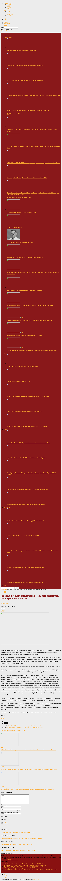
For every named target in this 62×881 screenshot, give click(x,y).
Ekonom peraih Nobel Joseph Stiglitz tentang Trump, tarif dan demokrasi (30, 305)
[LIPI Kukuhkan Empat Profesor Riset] (13, 378)
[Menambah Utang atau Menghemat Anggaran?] (13, 47)
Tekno (5, 21)
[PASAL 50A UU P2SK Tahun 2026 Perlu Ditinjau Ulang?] (13, 77)
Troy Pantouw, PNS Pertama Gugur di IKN (20, 242)
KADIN (9, 7)
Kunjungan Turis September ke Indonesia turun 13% (17, 832)
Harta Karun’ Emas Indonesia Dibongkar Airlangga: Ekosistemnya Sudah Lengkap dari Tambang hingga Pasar (30, 869)
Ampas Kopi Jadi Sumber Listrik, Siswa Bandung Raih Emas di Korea (29, 396)
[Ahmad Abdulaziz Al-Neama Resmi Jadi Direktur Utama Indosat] (13, 423)
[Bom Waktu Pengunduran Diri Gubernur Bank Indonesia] (13, 62)
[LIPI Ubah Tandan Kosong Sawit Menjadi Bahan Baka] (13, 408)
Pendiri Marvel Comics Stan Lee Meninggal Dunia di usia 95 (25, 521)
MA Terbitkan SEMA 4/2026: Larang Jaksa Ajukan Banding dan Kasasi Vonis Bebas (33, 163)
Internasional (10, 12)
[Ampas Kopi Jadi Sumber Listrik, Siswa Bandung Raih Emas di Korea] (13, 393)
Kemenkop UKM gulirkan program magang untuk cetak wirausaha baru (25, 726)
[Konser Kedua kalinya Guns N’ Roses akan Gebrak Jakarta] (13, 564)
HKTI (8, 6)
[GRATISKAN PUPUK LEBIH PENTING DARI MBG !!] (13, 287)
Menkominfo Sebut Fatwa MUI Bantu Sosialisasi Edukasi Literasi (21, 838)
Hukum (2, 766)
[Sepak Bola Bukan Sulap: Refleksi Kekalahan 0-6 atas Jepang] (13, 454)
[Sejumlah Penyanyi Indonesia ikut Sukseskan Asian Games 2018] (13, 579)
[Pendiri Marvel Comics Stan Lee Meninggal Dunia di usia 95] (13, 517)
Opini (5, 18)
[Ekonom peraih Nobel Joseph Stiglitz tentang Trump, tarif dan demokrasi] (13, 302)
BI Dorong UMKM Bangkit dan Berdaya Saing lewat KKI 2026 (27, 178)
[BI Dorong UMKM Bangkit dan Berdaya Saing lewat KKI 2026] (13, 175)
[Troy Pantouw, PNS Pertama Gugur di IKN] (13, 239)
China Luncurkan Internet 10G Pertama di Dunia (22, 366)
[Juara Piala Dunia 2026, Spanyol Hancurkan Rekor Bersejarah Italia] (13, 440)
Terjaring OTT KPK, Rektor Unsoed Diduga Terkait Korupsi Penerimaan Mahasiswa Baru (29, 769)
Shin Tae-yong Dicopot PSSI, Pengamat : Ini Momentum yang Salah (28, 489)
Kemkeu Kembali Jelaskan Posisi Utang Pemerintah (17, 844)
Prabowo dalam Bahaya (14, 227)
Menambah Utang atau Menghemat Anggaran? (21, 50)
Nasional (9, 15)
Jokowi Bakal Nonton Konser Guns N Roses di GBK (23, 536)
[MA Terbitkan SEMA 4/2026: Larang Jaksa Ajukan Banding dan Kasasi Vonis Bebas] (13, 160)
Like (4, 822)
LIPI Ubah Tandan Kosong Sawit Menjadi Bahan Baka (24, 411)
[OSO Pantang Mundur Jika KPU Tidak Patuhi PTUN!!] (15, 332)
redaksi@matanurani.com (12, 860)
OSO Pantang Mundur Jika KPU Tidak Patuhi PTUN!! (24, 335)
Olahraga (6, 22)
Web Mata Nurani (5, 603)
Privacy (5, 874)
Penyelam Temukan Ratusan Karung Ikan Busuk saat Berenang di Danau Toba (32, 350)
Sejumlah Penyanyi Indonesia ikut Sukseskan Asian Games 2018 (27, 582)
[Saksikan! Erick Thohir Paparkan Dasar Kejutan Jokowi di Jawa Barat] (15, 317)
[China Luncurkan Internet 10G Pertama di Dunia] (13, 363)
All (7, 113)
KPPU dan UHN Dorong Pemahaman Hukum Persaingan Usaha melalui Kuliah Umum (28, 750)
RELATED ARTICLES (7, 730)
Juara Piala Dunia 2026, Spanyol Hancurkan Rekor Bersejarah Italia (28, 443)
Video (5, 19)
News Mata (6, 8)
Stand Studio (36, 879)
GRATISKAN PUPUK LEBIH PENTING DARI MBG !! (24, 290)
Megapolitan (10, 14)
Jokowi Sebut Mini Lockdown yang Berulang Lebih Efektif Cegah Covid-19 (24, 727)
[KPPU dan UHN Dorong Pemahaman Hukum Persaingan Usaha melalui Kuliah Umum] (13, 126)
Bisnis (8, 11)
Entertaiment (7, 23)
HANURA (9, 4)
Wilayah (9, 16)
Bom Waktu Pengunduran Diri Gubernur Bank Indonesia (25, 65)
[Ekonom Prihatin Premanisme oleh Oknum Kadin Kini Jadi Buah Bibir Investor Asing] (13, 92)
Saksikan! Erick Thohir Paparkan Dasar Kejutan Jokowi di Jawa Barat (29, 320)
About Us (6, 875)
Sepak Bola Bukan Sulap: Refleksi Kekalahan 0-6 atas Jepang (26, 458)
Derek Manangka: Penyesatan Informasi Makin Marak (18, 850)
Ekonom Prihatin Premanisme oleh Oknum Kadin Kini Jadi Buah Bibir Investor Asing (34, 95)
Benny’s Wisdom (8, 3)
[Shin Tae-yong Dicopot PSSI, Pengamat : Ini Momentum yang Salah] (13, 486)
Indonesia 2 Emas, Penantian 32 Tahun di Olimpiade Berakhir (26, 504)
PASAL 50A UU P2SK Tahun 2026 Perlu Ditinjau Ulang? (25, 80)
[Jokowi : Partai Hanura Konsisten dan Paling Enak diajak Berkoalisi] (13, 107)
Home (5, 1)
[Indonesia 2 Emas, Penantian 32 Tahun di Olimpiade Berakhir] (13, 501)
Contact (5, 25)
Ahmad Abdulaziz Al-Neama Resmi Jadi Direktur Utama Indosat (27, 426)
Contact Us (6, 877)
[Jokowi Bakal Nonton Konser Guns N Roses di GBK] (13, 532)
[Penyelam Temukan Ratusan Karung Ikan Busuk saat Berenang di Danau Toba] (15, 347)
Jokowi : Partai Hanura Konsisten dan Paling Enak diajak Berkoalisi (28, 110)
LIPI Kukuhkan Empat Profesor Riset (18, 381)
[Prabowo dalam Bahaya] (13, 224)
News (5, 10)
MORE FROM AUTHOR (19, 730)
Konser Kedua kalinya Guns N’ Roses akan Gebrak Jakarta (25, 567)
